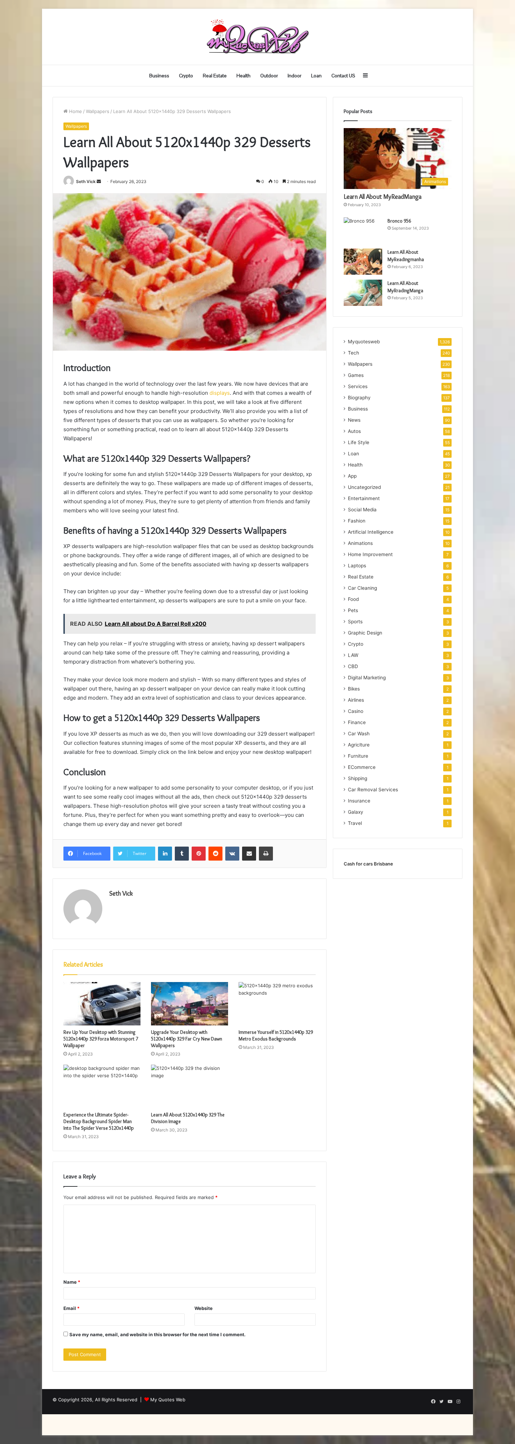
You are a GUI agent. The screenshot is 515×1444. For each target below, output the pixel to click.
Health (243, 75)
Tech (353, 353)
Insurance (359, 801)
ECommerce (362, 767)
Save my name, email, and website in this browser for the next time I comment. (157, 1334)
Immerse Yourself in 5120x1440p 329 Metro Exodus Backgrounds (276, 1035)
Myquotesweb (364, 341)
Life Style (358, 442)
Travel (355, 823)
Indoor (294, 75)
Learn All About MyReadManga (382, 197)
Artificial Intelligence (370, 532)
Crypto (186, 75)
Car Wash (359, 733)
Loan (316, 75)
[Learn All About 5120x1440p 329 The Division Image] (189, 1086)
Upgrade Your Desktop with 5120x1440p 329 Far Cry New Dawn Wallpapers (186, 1039)
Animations (360, 543)
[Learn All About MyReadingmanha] (363, 261)
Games (356, 375)
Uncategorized (364, 487)
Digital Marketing (367, 677)
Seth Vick (86, 181)
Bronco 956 (399, 221)
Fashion (356, 521)
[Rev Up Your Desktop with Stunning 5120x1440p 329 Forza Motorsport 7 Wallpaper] (101, 1003)
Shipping (357, 778)
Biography (359, 397)
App (352, 476)
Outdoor (269, 75)
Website (203, 1308)
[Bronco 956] (363, 230)
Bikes (354, 689)
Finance (357, 722)
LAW (353, 655)
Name (71, 1282)
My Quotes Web (167, 1399)
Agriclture (359, 745)
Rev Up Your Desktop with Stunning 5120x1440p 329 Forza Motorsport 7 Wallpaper (100, 1039)
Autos (354, 431)
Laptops (357, 565)
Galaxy (355, 812)
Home (75, 111)
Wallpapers (97, 111)
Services (358, 386)
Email (71, 1308)
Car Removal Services (373, 789)
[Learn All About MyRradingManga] (363, 293)
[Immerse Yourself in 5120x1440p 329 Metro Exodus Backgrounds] (277, 1003)
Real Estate (215, 75)
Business (159, 75)
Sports (355, 621)
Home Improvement (370, 554)
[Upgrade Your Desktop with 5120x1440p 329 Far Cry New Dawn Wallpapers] (189, 1003)
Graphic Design (365, 633)
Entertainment (364, 498)
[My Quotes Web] (257, 36)
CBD (353, 666)
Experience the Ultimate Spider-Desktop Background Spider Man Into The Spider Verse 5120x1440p (98, 1121)
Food (353, 599)
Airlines (356, 700)
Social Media (362, 509)
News (354, 420)
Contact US (343, 75)
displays (219, 393)
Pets (353, 610)
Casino (355, 711)
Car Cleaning (362, 588)
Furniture (358, 756)
